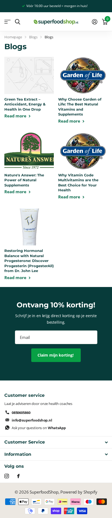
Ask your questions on (39, 427)
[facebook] (18, 476)
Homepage (13, 37)
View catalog (7, 22)
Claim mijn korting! (56, 355)
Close (56, 442)
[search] (17, 22)
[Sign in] (94, 21)
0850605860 (21, 412)
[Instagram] (6, 476)
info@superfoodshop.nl (32, 420)
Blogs (33, 37)
